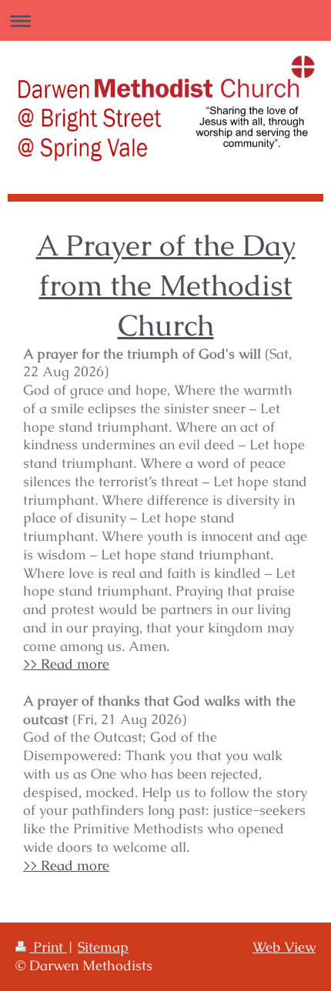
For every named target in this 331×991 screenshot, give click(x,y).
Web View (284, 947)
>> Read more (66, 664)
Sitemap (103, 947)
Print (48, 947)
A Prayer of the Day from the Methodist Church (166, 285)
